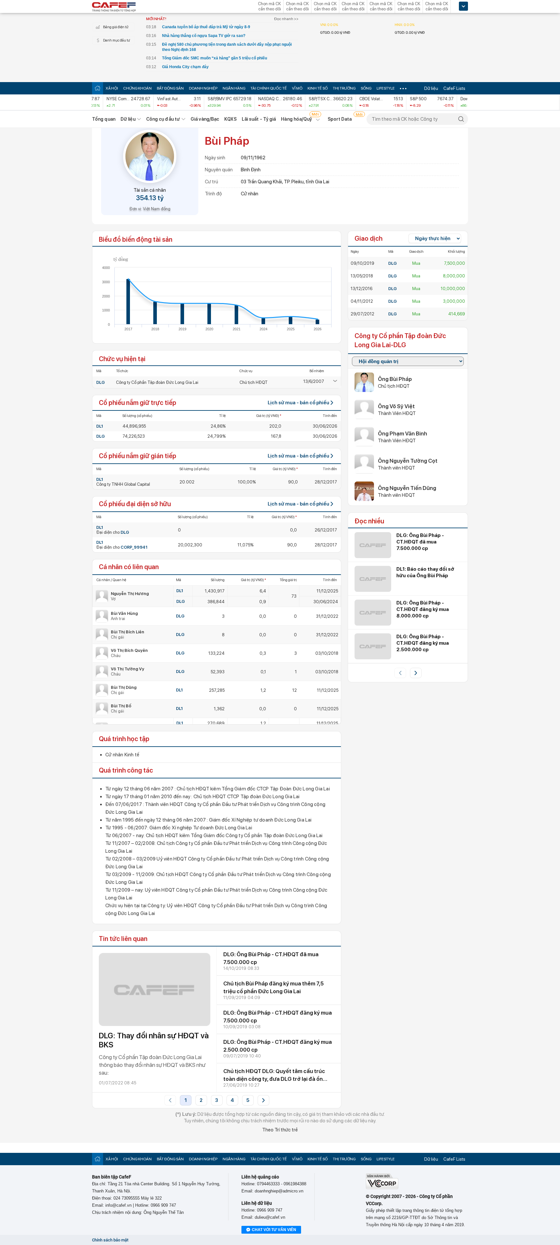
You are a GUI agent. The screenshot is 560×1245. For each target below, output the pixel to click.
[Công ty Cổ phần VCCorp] (382, 1187)
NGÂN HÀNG (234, 88)
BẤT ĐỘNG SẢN (170, 88)
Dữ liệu (431, 88)
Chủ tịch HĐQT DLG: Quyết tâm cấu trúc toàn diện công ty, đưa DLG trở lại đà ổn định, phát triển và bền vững (274, 1079)
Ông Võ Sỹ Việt (396, 406)
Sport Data (340, 119)
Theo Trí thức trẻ (280, 1130)
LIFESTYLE (386, 88)
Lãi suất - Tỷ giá (259, 119)
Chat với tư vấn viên (274, 1229)
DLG (100, 382)
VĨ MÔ (297, 88)
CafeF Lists (454, 88)
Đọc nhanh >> (286, 19)
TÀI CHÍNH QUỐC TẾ (269, 88)
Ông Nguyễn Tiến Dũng (407, 488)
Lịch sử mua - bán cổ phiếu (298, 403)
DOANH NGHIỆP (203, 88)
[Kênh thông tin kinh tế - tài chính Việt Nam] (114, 7)
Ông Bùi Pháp (395, 379)
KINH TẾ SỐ (318, 88)
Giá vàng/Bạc (205, 119)
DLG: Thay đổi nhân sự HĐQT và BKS (154, 1040)
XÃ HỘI (112, 88)
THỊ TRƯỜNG (344, 88)
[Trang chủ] (97, 88)
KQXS (230, 119)
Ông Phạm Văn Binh (402, 433)
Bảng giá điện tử (115, 27)
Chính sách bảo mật (110, 1240)
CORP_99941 (134, 547)
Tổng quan (103, 119)
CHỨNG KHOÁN (137, 88)
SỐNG (366, 88)
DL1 (99, 426)
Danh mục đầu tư (116, 40)
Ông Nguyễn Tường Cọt (408, 461)
